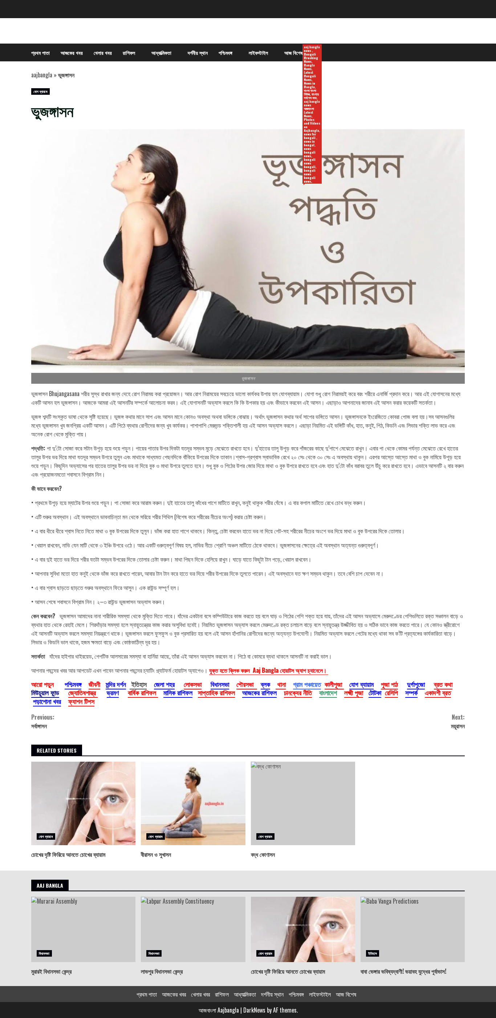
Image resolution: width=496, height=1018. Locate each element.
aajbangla (41, 74)
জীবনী (94, 684)
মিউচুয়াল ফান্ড (45, 692)
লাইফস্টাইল (258, 52)
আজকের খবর (72, 52)
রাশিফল (129, 52)
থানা (281, 684)
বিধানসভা (220, 684)
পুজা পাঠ (389, 684)
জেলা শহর (164, 684)
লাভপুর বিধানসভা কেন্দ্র (193, 929)
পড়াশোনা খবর (47, 701)
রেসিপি (391, 692)
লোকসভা (193, 684)
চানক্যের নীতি (298, 692)
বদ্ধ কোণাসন (303, 803)
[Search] (456, 52)
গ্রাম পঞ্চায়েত (307, 684)
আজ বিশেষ (296, 52)
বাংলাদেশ (328, 692)
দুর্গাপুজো (416, 684)
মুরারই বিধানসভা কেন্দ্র (83, 929)
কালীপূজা (334, 684)
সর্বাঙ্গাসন (42, 721)
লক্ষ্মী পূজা (353, 692)
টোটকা (375, 692)
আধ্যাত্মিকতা (161, 52)
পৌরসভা (246, 684)
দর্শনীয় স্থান (198, 52)
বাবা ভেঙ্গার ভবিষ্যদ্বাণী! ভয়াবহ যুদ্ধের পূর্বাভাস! (413, 929)
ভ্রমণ (113, 692)
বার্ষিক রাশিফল (143, 692)
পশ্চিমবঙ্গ (225, 52)
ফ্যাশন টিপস (81, 701)
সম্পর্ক (411, 692)
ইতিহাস (372, 953)
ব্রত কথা (443, 684)
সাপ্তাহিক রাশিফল (216, 692)
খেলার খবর (103, 52)
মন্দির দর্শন (116, 684)
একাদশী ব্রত (438, 692)
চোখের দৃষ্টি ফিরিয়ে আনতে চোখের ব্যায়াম (83, 803)
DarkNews (254, 1010)
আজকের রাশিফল (259, 692)
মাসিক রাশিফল (177, 692)
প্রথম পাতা (40, 52)
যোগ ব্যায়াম (40, 91)
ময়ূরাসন (458, 721)
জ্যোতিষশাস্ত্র (83, 692)
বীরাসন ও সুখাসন (193, 803)
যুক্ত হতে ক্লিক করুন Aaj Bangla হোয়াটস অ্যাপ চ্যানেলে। (268, 670)
